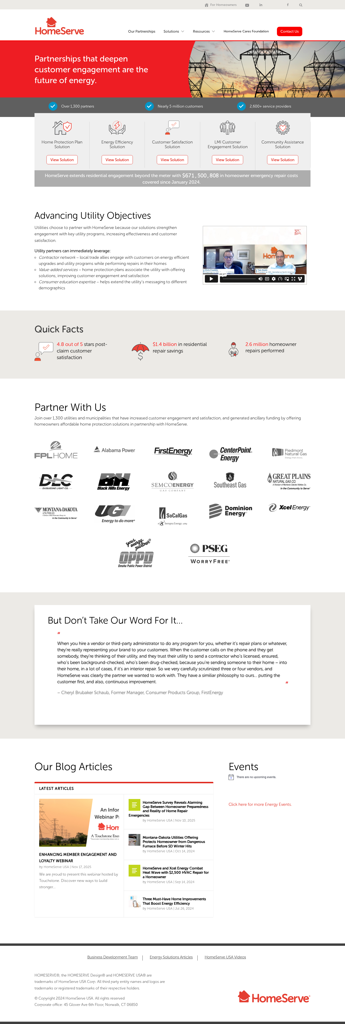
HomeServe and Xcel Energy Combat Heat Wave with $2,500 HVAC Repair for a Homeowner (176, 872)
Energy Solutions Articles (171, 957)
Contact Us (289, 31)
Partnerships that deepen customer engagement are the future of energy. (91, 69)
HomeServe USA (56, 867)
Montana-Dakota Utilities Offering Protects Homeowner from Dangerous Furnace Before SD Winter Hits (174, 841)
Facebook (288, 5)
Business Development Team (112, 957)
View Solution (62, 160)
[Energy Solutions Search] (300, 5)
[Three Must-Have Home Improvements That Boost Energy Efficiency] (134, 901)
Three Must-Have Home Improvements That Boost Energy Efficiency (174, 901)
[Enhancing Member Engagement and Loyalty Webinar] (79, 823)
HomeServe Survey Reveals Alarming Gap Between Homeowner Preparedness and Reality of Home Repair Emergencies (168, 809)
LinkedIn (261, 5)
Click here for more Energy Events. (260, 804)
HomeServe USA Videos (225, 957)
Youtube (248, 5)
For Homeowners (223, 5)
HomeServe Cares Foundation (246, 31)
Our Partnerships (141, 31)
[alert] (269, 777)
